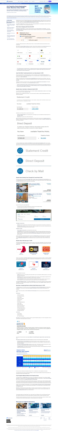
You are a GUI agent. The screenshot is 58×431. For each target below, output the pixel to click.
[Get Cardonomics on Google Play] (8, 422)
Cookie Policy (45, 420)
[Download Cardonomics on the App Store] (8, 420)
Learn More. (37, 430)
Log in (47, 1)
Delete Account (50, 419)
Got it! (42, 430)
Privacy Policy (45, 419)
